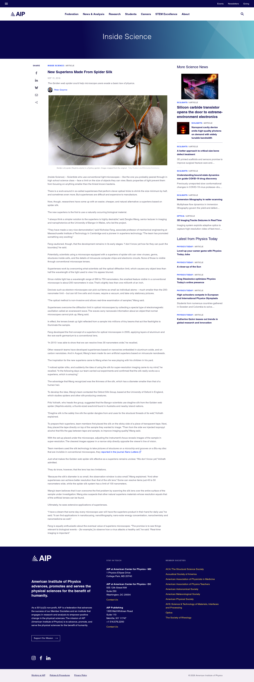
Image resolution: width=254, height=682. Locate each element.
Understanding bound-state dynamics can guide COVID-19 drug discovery (198, 177)
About (185, 14)
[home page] (17, 14)
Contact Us (112, 599)
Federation (71, 14)
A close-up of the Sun (189, 266)
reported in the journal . (119, 452)
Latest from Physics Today (197, 239)
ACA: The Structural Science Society (185, 569)
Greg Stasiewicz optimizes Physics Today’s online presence (196, 280)
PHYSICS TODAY (185, 246)
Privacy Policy (80, 675)
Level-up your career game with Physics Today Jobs (199, 252)
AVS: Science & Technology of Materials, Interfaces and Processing (192, 606)
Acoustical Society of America (181, 574)
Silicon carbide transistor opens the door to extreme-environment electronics (200, 112)
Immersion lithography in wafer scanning (199, 199)
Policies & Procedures (60, 675)
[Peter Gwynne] (50, 89)
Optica (180, 216)
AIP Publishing (114, 607)
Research (115, 14)
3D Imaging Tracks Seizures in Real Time (199, 220)
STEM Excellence (166, 14)
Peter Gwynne (60, 90)
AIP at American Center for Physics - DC (128, 584)
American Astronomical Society (182, 589)
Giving (246, 3)
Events (220, 3)
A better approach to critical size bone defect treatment (198, 152)
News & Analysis (93, 14)
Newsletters (233, 3)
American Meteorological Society (183, 594)
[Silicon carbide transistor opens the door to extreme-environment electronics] (200, 86)
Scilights (182, 102)
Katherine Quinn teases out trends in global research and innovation (197, 321)
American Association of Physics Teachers (188, 584)
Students (131, 14)
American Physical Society (180, 599)
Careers (146, 14)
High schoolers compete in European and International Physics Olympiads (198, 296)
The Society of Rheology (178, 617)
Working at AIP (38, 675)
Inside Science (56, 65)
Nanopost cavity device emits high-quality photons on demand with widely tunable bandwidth (206, 132)
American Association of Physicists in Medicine (190, 579)
